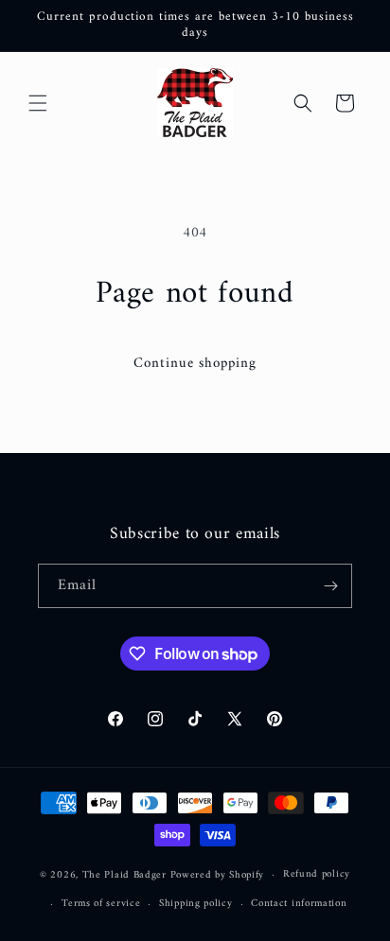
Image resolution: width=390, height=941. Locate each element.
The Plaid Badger (124, 875)
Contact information (298, 904)
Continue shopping (195, 363)
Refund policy (316, 874)
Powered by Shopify (217, 875)
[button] (38, 103)
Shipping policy (196, 904)
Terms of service (101, 904)
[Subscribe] (330, 586)
